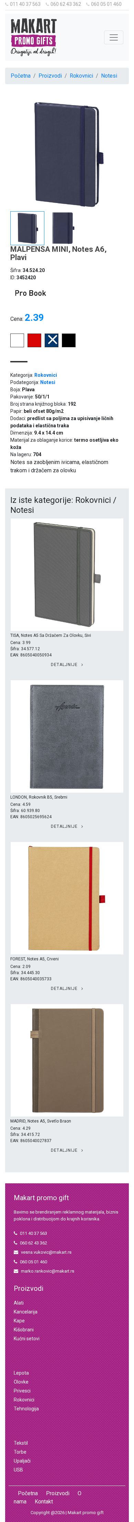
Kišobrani (24, 1329)
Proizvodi (50, 75)
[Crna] (69, 345)
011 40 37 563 (25, 4)
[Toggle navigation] (113, 37)
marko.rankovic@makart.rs (47, 1271)
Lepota (21, 1373)
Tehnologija (26, 1408)
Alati (19, 1303)
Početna (21, 75)
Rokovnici (81, 75)
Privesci (22, 1391)
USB (18, 1470)
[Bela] (17, 345)
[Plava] (51, 345)
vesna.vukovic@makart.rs (46, 1252)
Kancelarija (25, 1312)
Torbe (20, 1452)
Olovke (21, 1382)
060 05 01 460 (106, 4)
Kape (19, 1320)
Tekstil (21, 1443)
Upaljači (22, 1461)
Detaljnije (65, 664)
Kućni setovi (27, 1338)
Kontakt (44, 1501)
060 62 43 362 (66, 4)
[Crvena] (34, 345)
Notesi (109, 75)
